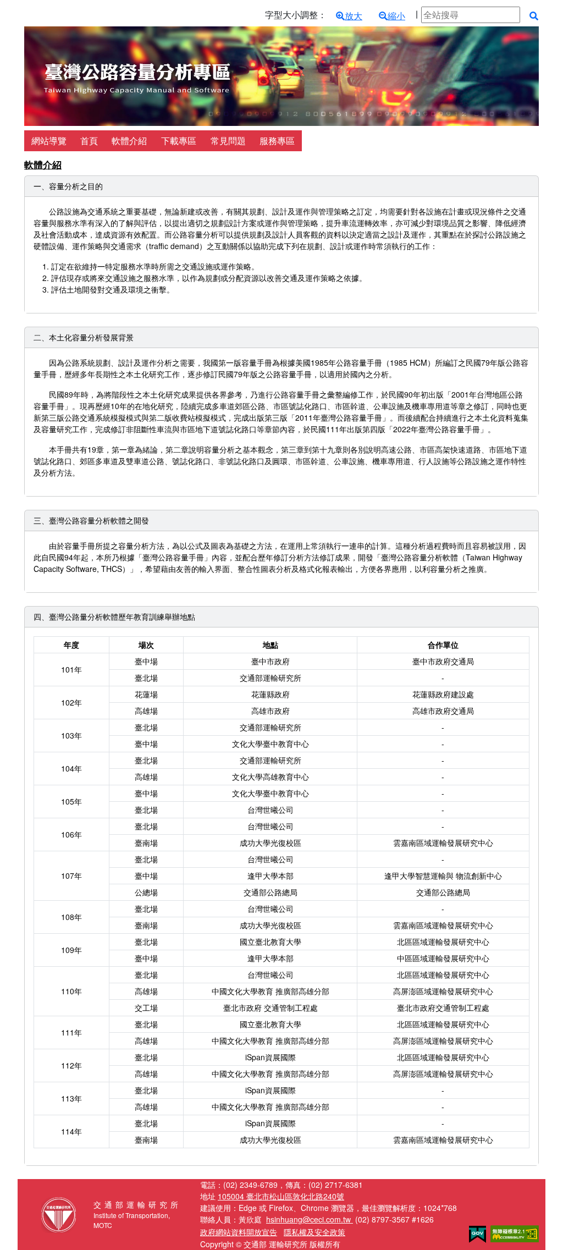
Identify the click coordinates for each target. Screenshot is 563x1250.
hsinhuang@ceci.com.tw (309, 1219)
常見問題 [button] (228, 140)
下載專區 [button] (178, 140)
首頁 (89, 140)
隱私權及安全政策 (314, 1231)
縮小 (396, 15)
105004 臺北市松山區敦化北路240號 (281, 1196)
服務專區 (277, 140)
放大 (353, 15)
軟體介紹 (129, 140)
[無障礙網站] (514, 1232)
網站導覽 (49, 140)
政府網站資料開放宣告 (238, 1231)
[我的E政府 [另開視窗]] (477, 1232)
